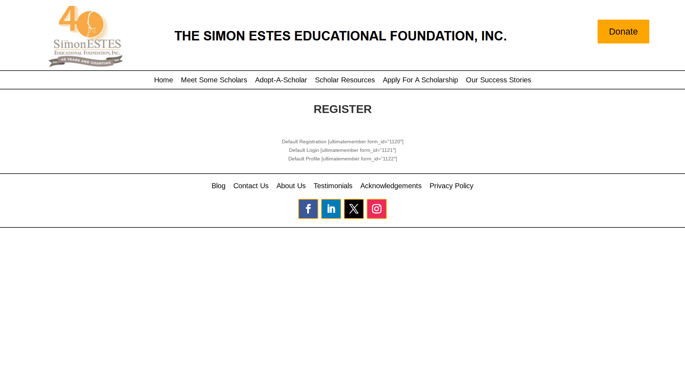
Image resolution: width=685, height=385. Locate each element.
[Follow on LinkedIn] (331, 209)
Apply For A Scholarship (420, 80)
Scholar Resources (345, 80)
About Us (291, 185)
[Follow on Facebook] (308, 209)
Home (163, 80)
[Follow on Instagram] (377, 209)
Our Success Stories (498, 80)
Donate (623, 31)
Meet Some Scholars (214, 80)
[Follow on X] (354, 209)
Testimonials (333, 185)
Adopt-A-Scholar (281, 80)
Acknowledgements (391, 185)
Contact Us (251, 185)
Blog (218, 185)
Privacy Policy (451, 185)
